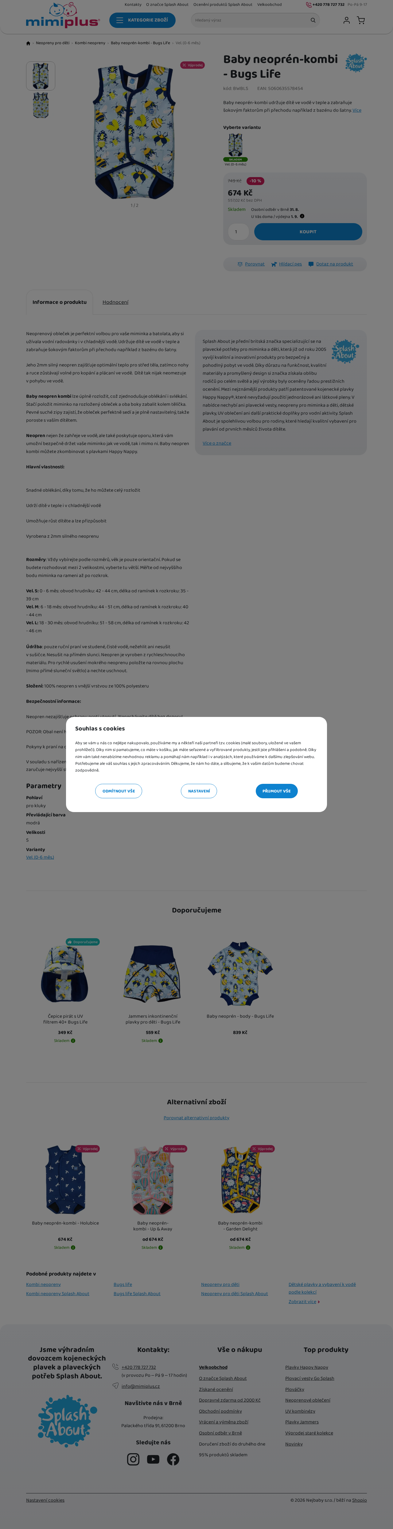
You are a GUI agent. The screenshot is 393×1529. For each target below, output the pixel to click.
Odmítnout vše (119, 791)
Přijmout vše (277, 791)
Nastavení (199, 791)
